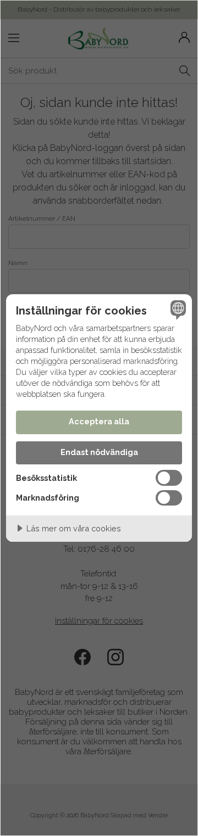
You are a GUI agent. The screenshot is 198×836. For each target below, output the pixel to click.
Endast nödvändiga (99, 452)
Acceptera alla (99, 421)
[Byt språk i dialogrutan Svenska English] (176, 309)
